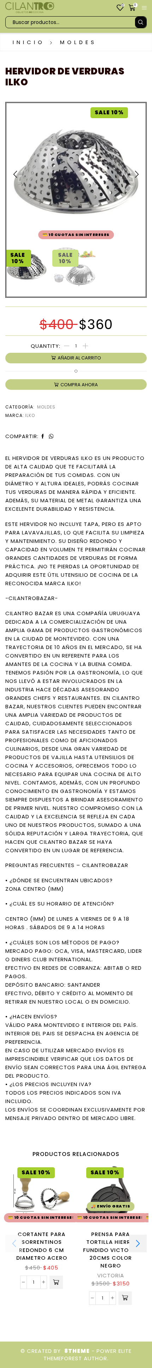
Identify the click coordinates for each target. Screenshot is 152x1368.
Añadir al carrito (79, 358)
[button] (15, 174)
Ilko (30, 415)
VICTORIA (110, 1275)
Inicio (29, 42)
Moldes (78, 42)
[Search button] (140, 22)
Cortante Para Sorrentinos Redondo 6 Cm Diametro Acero (41, 1245)
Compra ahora (79, 384)
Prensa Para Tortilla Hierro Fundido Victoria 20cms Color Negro (110, 1249)
